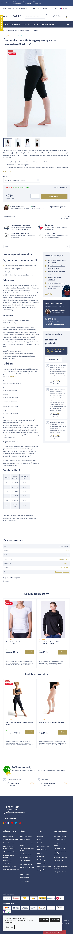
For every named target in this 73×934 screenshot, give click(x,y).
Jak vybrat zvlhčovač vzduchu (60, 873)
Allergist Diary (41, 870)
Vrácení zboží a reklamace (10, 839)
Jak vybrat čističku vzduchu (59, 862)
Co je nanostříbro (25, 839)
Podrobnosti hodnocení (25, 36)
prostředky (13, 376)
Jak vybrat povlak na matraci (60, 853)
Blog (34, 8)
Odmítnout (44, 919)
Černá (67, 550)
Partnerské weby (42, 849)
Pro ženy (66, 563)
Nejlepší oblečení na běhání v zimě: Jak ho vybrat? (56, 267)
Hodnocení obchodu (42, 8)
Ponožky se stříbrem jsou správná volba (55, 287)
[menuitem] (6, 24)
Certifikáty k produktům (27, 867)
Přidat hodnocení (53, 359)
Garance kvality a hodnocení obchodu (9, 847)
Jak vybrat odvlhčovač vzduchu (60, 867)
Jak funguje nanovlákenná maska (27, 844)
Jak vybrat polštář (59, 839)
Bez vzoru (66, 572)
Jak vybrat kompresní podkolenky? (54, 279)
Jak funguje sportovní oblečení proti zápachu (57, 261)
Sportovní (66, 559)
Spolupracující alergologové (7, 862)
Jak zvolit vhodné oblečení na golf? (56, 273)
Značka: (9, 216)
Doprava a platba (8, 836)
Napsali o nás (11, 8)
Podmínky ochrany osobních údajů (8, 856)
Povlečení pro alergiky (60, 857)
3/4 (68, 555)
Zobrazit (29, 652)
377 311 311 (36, 206)
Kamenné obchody (8, 843)
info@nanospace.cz (59, 207)
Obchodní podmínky (9, 852)
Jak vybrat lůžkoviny (60, 836)
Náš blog (39, 853)
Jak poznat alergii (25, 860)
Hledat (46, 15)
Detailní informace (9, 172)
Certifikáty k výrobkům (21, 8)
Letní (60, 559)
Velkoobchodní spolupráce (11, 869)
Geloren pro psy (24, 881)
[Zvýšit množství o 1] (38, 196)
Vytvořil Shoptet (65, 923)
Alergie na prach (25, 857)
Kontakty (40, 836)
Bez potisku (58, 572)
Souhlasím (55, 919)
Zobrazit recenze (60, 770)
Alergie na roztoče (25, 854)
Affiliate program (42, 863)
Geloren (22, 871)
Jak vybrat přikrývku (60, 848)
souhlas (31, 920)
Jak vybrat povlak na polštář (60, 844)
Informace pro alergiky (9, 866)
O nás (30, 8)
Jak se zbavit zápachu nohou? (57, 283)
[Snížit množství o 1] (32, 196)
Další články (49, 294)
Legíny (7, 581)
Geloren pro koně (25, 877)
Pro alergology (41, 860)
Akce (4, 8)
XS (58, 567)
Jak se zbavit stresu (26, 864)
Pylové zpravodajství (26, 836)
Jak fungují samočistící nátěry (27, 849)
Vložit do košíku (54, 196)
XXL (67, 567)
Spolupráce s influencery (44, 866)
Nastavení (9, 927)
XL (65, 567)
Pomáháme (40, 856)
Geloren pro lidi (24, 874)
